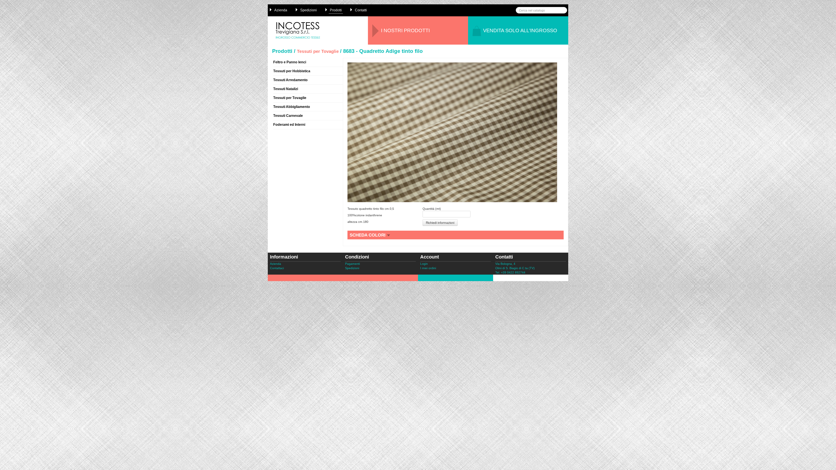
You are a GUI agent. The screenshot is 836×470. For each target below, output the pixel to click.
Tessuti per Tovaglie (289, 98)
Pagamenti (352, 263)
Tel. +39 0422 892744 (510, 272)
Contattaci (277, 268)
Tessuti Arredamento (290, 80)
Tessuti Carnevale (288, 116)
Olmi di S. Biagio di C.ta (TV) (515, 268)
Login (424, 263)
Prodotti (336, 10)
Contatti (361, 10)
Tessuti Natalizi (285, 89)
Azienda (280, 10)
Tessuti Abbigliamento (291, 107)
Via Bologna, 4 (505, 263)
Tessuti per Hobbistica (291, 71)
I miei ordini (428, 268)
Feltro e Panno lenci (289, 62)
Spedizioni (308, 10)
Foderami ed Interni (289, 124)
